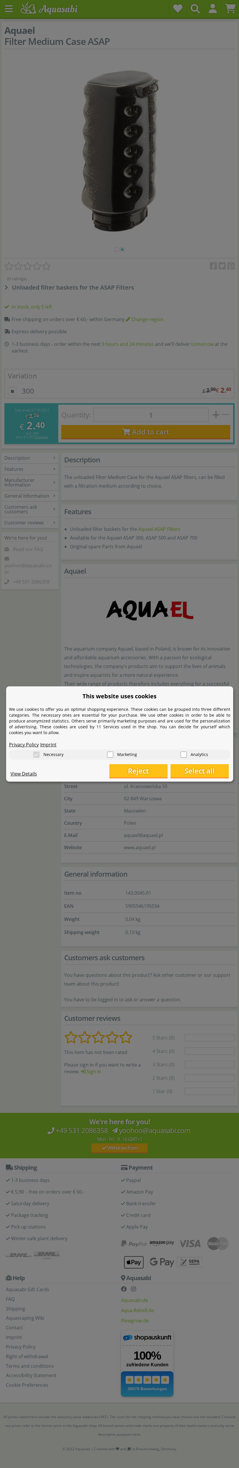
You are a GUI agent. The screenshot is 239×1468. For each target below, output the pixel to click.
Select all (199, 771)
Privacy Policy (24, 744)
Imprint (48, 744)
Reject (138, 771)
